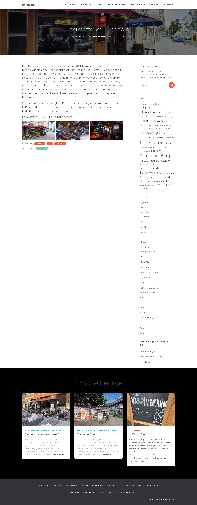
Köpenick (163, 133)
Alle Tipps (154, 5)
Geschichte (145, 247)
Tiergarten (166, 177)
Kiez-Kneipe (60, 144)
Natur (142, 312)
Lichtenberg (147, 137)
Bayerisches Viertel (158, 104)
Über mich (168, 5)
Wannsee (155, 181)
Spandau (163, 173)
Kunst (142, 297)
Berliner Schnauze (116, 5)
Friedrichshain (151, 121)
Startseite (44, 486)
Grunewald (166, 125)
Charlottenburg (152, 112)
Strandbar (146, 217)
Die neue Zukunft (88, 434)
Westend (154, 185)
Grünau (143, 128)
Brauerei (145, 222)
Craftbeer (145, 227)
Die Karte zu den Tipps (151, 357)
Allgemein (40, 144)
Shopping (144, 323)
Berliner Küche (148, 292)
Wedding (166, 181)
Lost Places (146, 262)
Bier (49, 144)
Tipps (142, 328)
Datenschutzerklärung (65, 486)
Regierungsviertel (160, 160)
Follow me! (112, 486)
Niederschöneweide (158, 147)
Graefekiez (157, 125)
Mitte (145, 142)
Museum (145, 267)
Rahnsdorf (144, 161)
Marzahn (170, 138)
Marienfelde (161, 138)
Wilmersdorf (163, 185)
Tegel (143, 177)
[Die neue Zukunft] (98, 409)
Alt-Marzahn (145, 104)
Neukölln (166, 143)
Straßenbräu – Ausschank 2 (42, 434)
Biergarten (146, 212)
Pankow (156, 150)
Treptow (144, 181)
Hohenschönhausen (162, 128)
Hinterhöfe (145, 277)
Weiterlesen (58, 454)
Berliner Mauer (148, 251)
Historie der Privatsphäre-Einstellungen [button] (83, 493)
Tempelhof (153, 177)
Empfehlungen (137, 5)
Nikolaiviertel (145, 151)
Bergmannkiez (149, 107)
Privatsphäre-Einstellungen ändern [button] (140, 486)
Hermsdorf (151, 128)
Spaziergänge (70, 5)
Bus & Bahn (86, 5)
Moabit (154, 143)
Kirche (143, 282)
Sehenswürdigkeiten (149, 317)
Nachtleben (145, 303)
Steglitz (170, 173)
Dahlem (148, 117)
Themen (99, 5)
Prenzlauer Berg (155, 155)
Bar (142, 307)
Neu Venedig (144, 148)
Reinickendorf (147, 164)
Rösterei (145, 242)
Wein (142, 333)
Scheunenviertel (150, 168)
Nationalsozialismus (150, 272)
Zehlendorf (146, 188)
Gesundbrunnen (146, 125)
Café (142, 237)
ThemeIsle (170, 499)
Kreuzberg (149, 133)
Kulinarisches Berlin (149, 288)
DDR (143, 257)
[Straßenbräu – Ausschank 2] (46, 409)
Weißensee (145, 185)
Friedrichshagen (167, 117)
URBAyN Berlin (138, 434)
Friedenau (156, 117)
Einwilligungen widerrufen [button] (121, 493)
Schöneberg (42, 148)
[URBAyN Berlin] (151, 409)
